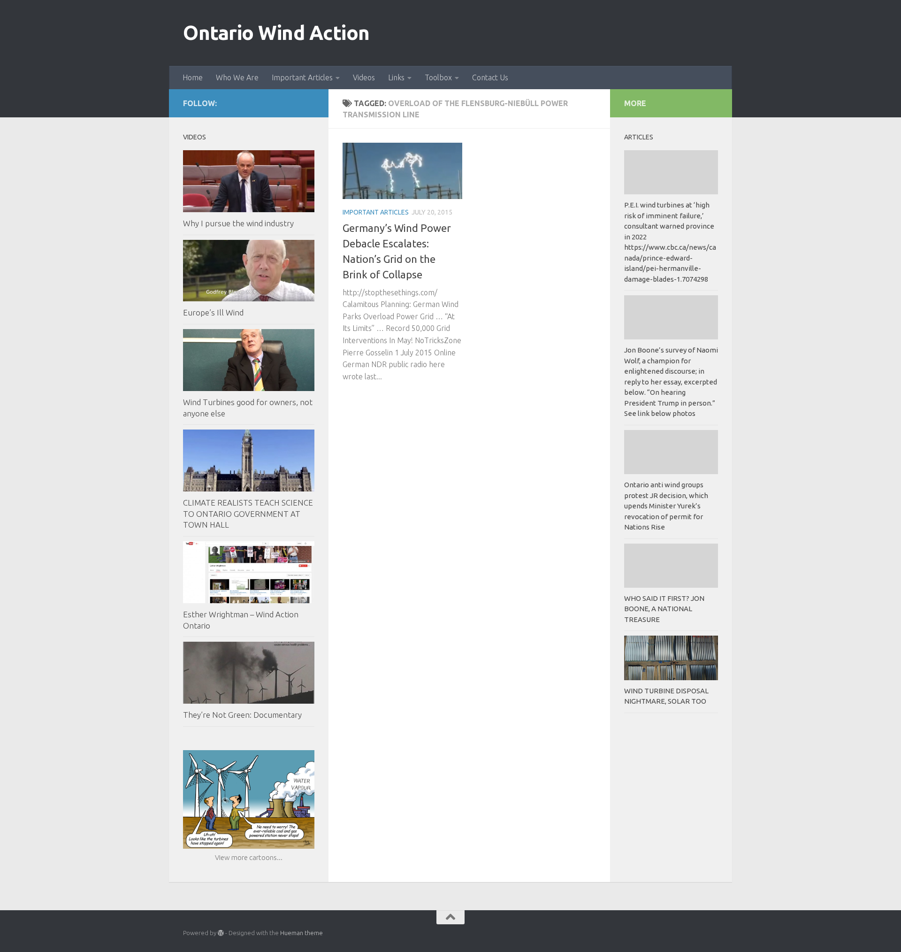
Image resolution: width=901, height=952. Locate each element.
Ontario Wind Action (276, 33)
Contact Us (490, 77)
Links (396, 77)
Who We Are (237, 77)
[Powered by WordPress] (221, 933)
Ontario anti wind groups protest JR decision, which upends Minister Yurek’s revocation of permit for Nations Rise (666, 506)
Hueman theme (301, 932)
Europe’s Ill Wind (213, 312)
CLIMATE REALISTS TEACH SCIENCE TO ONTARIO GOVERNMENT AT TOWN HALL (248, 513)
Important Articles (302, 77)
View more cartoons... (249, 857)
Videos (364, 77)
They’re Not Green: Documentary (242, 714)
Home (193, 77)
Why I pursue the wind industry (238, 223)
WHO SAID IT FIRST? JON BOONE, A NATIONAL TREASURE (664, 608)
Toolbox (438, 77)
